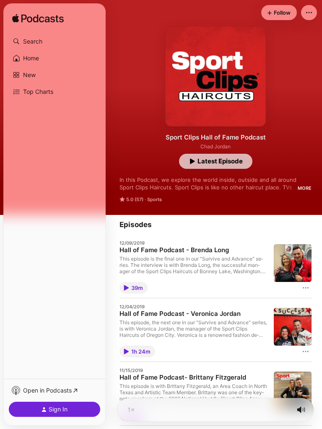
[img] (38, 19)
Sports (154, 199)
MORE (305, 188)
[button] (54, 41)
